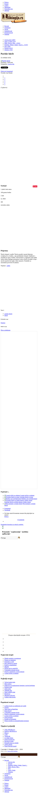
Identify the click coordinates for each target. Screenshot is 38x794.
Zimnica (10, 772)
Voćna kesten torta (9, 682)
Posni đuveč (8, 711)
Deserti (10, 763)
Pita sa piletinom (5, 330)
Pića (9, 768)
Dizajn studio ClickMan (12, 751)
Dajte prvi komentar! (7, 71)
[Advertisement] (8, 116)
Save (36, 186)
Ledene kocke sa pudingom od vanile (15, 706)
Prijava (6, 2)
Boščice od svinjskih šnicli (29, 499)
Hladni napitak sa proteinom (12, 658)
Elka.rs (6, 733)
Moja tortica (7, 684)
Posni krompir (8, 717)
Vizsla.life (7, 736)
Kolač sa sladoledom (10, 665)
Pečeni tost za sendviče (11, 668)
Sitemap (6, 10)
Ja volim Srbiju (8, 738)
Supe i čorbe (11, 770)
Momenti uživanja (9, 695)
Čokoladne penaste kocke (11, 670)
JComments (20, 520)
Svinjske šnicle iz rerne (26, 497)
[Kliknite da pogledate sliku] (5, 61)
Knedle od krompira (10, 719)
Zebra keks (7, 689)
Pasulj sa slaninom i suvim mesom (14, 671)
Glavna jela (11, 64)
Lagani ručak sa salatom (27, 495)
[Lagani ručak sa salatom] (12, 495)
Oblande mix (8, 690)
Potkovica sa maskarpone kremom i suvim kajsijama (19, 685)
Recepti (6, 26)
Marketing (7, 7)
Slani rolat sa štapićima (11, 709)
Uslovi (6, 5)
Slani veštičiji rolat (9, 692)
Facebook (7, 510)
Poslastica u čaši (9, 662)
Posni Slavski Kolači (10, 746)
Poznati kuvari (8, 32)
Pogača (6, 707)
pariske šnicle (8, 314)
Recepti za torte (8, 741)
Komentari (7, 508)
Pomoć (6, 4)
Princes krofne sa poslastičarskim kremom (16, 721)
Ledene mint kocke (10, 697)
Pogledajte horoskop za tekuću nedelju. (12, 524)
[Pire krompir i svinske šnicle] (13, 503)
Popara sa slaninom (10, 660)
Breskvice (7, 694)
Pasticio (3, 323)
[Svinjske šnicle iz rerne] (11, 497)
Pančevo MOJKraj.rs (10, 731)
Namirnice (7, 27)
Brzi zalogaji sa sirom (10, 663)
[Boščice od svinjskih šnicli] (12, 499)
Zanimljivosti (8, 31)
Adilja (8, 265)
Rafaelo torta (8, 687)
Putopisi (6, 34)
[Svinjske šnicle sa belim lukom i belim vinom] (18, 500)
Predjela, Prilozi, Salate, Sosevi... (17, 765)
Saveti (6, 29)
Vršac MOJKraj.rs (9, 729)
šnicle (6, 315)
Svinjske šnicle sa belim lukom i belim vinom (17, 502)
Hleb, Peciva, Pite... (14, 767)
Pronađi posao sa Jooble (11, 743)
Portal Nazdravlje (9, 739)
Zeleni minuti (8, 744)
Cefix (6, 734)
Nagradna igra (8, 9)
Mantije (6, 666)
